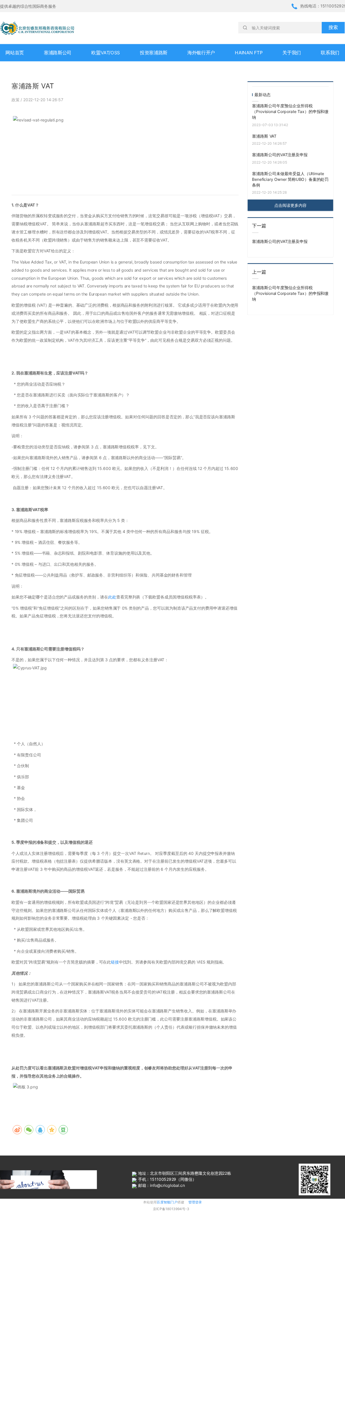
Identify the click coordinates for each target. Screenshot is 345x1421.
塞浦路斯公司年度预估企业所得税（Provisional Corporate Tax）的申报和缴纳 (290, 111)
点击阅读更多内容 (290, 205)
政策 (16, 99)
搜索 (333, 27)
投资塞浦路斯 (153, 53)
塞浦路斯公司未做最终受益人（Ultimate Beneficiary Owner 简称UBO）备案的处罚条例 (290, 179)
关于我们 (291, 53)
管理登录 (195, 1202)
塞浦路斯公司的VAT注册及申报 (280, 154)
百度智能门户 (167, 1202)
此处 (112, 597)
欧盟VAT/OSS (105, 53)
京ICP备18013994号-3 (171, 1209)
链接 (115, 962)
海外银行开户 (201, 53)
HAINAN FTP (248, 53)
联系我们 (330, 53)
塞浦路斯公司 (57, 53)
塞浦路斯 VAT (264, 136)
